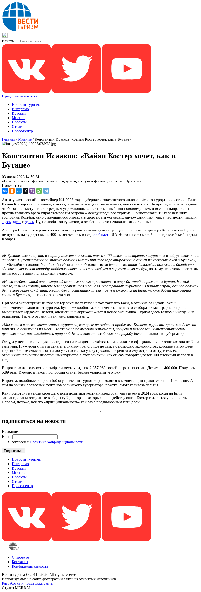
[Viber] (32, 191)
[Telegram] (46, 191)
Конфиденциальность (30, 566)
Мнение (18, 118)
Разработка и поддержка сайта (27, 583)
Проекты (19, 122)
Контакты (20, 562)
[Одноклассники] (12, 191)
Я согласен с (45, 442)
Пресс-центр (22, 131)
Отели (17, 126)
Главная (8, 139)
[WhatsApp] (39, 191)
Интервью (20, 109)
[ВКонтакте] (5, 191)
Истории (19, 113)
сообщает (100, 234)
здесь (6, 222)
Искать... (9, 41)
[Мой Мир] (19, 191)
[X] (25, 191)
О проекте (20, 557)
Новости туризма (26, 104)
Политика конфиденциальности (56, 442)
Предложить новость (19, 96)
